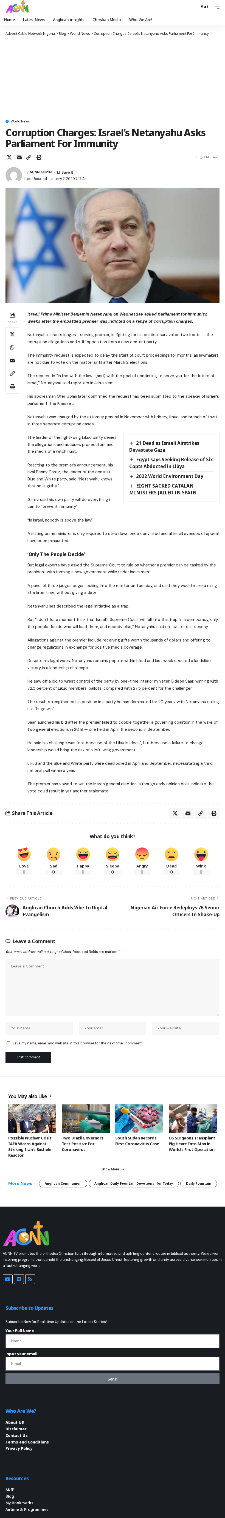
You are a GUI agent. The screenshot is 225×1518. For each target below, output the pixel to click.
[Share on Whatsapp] (12, 347)
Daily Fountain (198, 1183)
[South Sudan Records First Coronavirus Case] (139, 1118)
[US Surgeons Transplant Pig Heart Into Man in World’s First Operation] (193, 1118)
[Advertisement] (112, 77)
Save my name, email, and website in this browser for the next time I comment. (77, 1043)
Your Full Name (19, 1330)
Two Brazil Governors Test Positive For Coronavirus (82, 1143)
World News (20, 121)
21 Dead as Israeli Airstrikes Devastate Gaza (164, 446)
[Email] (19, 157)
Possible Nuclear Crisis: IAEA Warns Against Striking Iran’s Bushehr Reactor (30, 1146)
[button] (194, 7)
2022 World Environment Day (169, 476)
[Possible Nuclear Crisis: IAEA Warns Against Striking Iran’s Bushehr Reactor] (32, 1118)
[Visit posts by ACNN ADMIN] (13, 175)
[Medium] (19, 1279)
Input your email (21, 1353)
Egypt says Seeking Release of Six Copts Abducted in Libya (171, 462)
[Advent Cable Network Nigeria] (18, 7)
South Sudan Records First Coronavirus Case (137, 1140)
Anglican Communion (63, 1183)
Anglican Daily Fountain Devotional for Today (133, 1183)
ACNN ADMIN (41, 172)
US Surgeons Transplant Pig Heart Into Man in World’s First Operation (192, 1143)
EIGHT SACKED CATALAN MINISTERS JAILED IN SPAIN (163, 489)
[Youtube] (8, 1279)
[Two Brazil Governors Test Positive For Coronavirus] (86, 1118)
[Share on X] (9, 157)
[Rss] (30, 1279)
